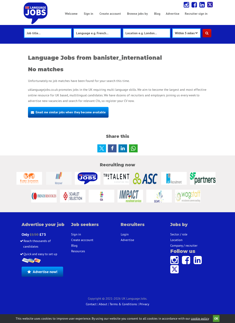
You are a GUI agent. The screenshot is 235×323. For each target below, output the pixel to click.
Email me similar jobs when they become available (71, 112)
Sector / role (178, 234)
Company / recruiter (183, 245)
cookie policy (200, 318)
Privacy (144, 304)
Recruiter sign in (196, 14)
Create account (110, 14)
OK (216, 318)
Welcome (71, 14)
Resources (78, 251)
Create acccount (82, 240)
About (103, 304)
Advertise (172, 14)
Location (176, 240)
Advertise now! (45, 271)
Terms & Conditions (123, 304)
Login (125, 234)
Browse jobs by (137, 14)
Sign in (88, 14)
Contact (91, 304)
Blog (157, 14)
